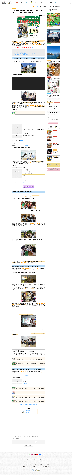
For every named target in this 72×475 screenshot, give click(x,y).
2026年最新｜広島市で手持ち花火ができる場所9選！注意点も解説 (56, 152)
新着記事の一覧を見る (28, 445)
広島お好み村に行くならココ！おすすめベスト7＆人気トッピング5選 (56, 132)
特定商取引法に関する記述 (46, 466)
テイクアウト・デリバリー (51, 119)
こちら (32, 47)
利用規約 (41, 464)
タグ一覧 (36, 464)
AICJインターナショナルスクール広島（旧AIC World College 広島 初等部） (28, 436)
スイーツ (54, 117)
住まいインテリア (50, 104)
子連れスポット (50, 117)
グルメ (56, 101)
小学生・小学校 (15, 436)
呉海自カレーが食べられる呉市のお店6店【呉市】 (56, 138)
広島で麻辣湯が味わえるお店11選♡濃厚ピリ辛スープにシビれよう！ (56, 145)
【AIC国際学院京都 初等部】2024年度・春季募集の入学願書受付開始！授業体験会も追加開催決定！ (26, 51)
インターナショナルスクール (16, 438)
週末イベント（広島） (51, 121)
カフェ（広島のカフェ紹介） (51, 114)
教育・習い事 (14, 8)
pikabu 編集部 (28, 410)
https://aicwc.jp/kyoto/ (26, 383)
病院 (49, 108)
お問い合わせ (47, 464)
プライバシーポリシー (25, 466)
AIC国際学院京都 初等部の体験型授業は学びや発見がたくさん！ (21, 52)
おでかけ (50, 101)
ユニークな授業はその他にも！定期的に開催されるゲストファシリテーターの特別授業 (24, 53)
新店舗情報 (57, 119)
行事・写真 (57, 108)
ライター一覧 (30, 464)
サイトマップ (33, 466)
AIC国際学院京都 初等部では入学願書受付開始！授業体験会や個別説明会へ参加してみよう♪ (25, 54)
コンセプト (24, 464)
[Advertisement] (28, 425)
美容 (56, 106)
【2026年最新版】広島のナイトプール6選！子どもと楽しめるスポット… (56, 158)
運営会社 (39, 466)
